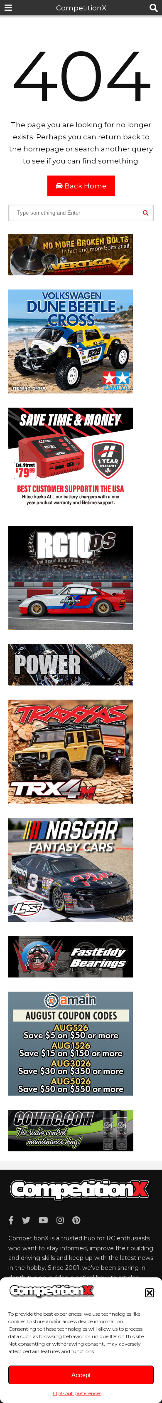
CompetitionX (81, 8)
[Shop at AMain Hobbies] (70, 1093)
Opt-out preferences (77, 1393)
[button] (149, 1293)
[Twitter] (26, 1220)
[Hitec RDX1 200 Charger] (70, 509)
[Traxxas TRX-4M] (70, 801)
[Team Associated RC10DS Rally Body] (70, 627)
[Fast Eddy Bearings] (70, 975)
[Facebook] (11, 1220)
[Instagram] (60, 1220)
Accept (81, 1374)
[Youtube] (43, 1220)
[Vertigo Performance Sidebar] (70, 273)
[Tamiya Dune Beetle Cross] (70, 391)
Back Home (85, 186)
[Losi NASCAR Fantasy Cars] (70, 919)
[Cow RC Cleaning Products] (70, 1149)
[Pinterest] (76, 1220)
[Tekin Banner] (70, 683)
